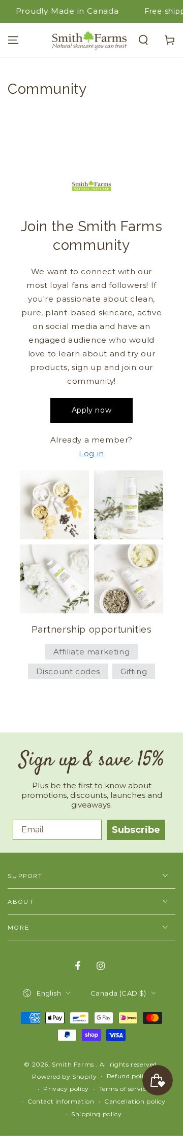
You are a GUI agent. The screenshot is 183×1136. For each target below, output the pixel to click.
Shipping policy (96, 1114)
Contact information (60, 1101)
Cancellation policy (134, 1101)
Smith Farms (74, 1064)
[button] (143, 40)
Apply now (91, 410)
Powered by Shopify (64, 1076)
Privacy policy (65, 1088)
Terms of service (124, 1088)
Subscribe (136, 829)
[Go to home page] (89, 40)
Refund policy (129, 1076)
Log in (91, 453)
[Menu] (13, 40)
